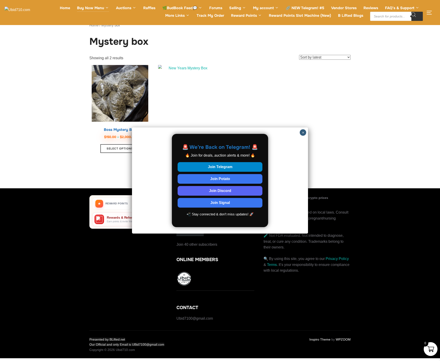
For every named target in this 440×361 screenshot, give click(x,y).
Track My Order (210, 15)
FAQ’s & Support (399, 8)
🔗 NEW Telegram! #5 (305, 8)
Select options (120, 148)
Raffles (149, 8)
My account (263, 8)
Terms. (272, 265)
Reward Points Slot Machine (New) (300, 15)
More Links (175, 15)
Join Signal (220, 203)
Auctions (123, 8)
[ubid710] (184, 279)
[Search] (417, 16)
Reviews (370, 8)
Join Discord (220, 191)
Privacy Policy (337, 259)
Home (65, 8)
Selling (235, 8)
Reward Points (244, 15)
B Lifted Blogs (350, 15)
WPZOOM (343, 339)
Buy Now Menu (90, 8)
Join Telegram (220, 167)
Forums (215, 8)
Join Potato (220, 179)
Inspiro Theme (319, 339)
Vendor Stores (344, 8)
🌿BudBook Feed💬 (179, 8)
